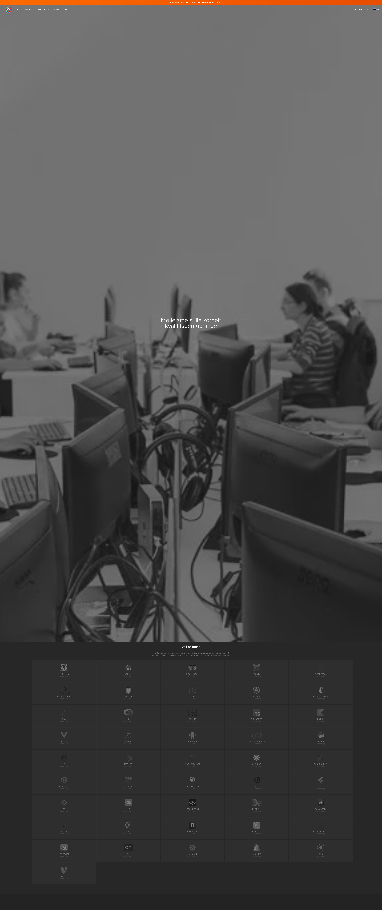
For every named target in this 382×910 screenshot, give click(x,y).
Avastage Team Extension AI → (209, 2)
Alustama (358, 9)
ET (368, 9)
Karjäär (56, 9)
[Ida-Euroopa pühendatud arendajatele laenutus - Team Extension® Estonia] (9, 9)
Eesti (378, 9)
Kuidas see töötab (43, 9)
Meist (19, 9)
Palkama (66, 9)
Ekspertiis (29, 9)
